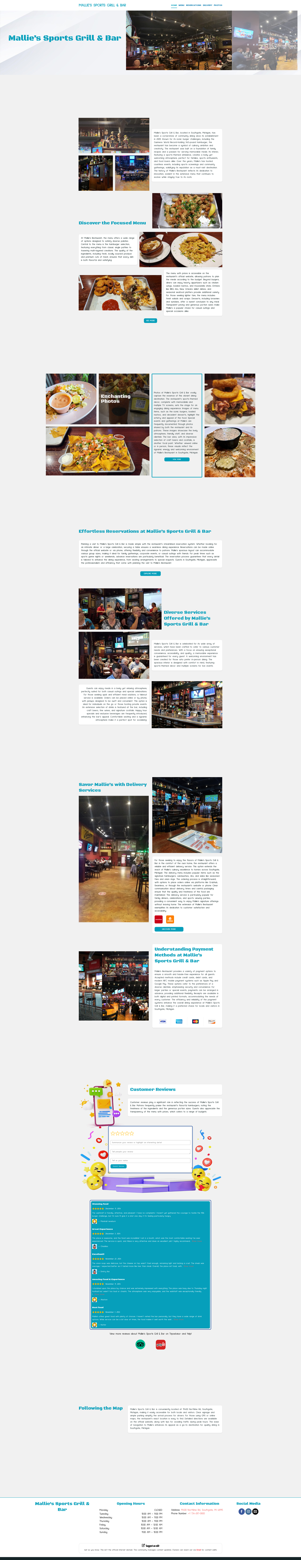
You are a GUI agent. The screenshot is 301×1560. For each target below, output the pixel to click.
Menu (181, 5)
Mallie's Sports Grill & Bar (102, 5)
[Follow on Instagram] (248, 1511)
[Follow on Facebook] (242, 1511)
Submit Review (118, 1166)
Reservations (193, 5)
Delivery (207, 5)
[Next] (291, 40)
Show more (197, 1241)
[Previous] (132, 40)
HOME (174, 5)
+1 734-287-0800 (196, 1513)
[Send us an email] (255, 1511)
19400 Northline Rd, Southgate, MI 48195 (202, 1510)
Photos (218, 5)
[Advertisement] (150, 94)
